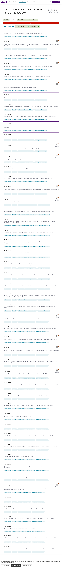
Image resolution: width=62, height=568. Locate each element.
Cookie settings (5, 565)
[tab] (9, 26)
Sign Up (49, 1)
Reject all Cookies (27, 565)
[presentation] (6, 20)
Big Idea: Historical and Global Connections (26, 321)
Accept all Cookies (16, 565)
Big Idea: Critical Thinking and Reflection (25, 36)
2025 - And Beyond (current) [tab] (31, 19)
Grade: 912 (14, 36)
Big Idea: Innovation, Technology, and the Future (27, 204)
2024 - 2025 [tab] (20, 19)
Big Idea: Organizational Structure (24, 492)
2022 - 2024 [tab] (13, 19)
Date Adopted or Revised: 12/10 (41, 36)
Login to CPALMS (56, 1)
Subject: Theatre (7, 36)
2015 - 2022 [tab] (5, 19)
